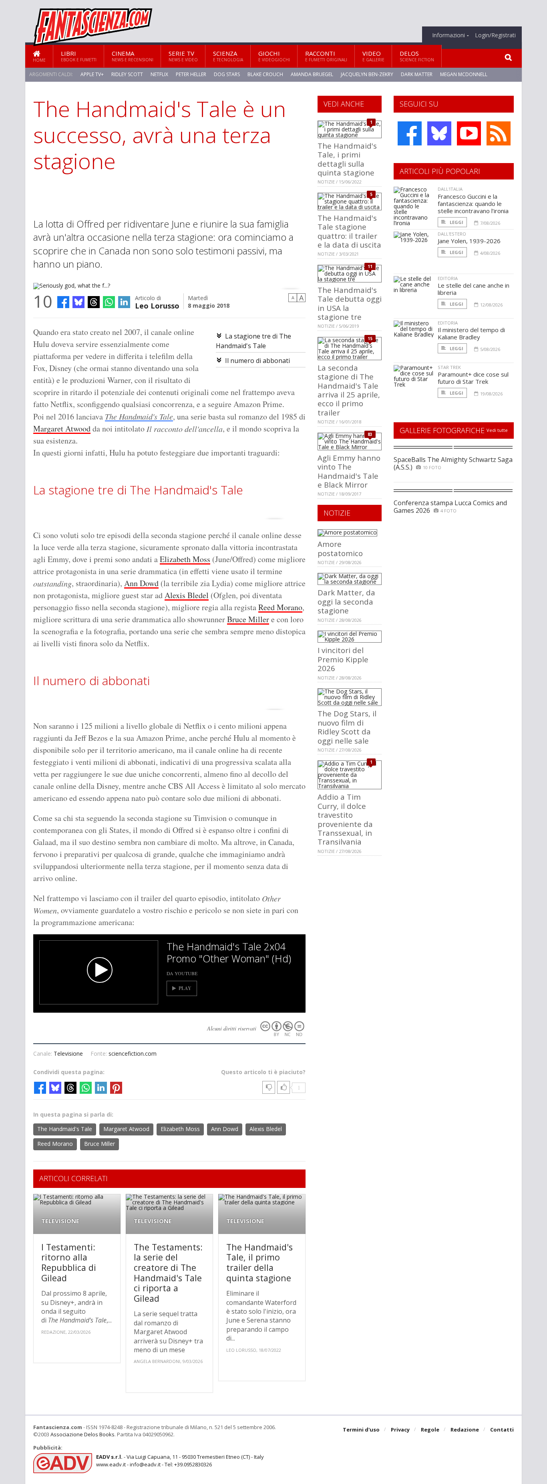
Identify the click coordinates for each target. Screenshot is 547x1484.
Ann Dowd (141, 583)
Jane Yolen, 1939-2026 (469, 241)
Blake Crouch (265, 74)
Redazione (464, 1429)
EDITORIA (448, 278)
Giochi (274, 56)
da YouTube (182, 973)
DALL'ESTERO (452, 234)
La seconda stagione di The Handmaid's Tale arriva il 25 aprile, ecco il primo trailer (349, 390)
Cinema (132, 56)
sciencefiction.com (133, 1053)
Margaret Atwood (61, 428)
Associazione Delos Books (82, 1434)
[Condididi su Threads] (94, 302)
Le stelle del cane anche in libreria (473, 288)
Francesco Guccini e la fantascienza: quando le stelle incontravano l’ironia (473, 203)
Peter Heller (191, 74)
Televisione (68, 1053)
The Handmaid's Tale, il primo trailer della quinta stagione (259, 1262)
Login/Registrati (495, 35)
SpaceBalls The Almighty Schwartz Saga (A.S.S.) (453, 463)
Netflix (159, 74)
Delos (417, 56)
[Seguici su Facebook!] (409, 133)
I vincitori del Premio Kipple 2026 (343, 659)
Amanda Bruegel (312, 74)
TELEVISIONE (60, 1221)
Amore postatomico (340, 548)
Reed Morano (280, 607)
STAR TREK (449, 367)
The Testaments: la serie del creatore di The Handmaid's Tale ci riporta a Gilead (168, 1272)
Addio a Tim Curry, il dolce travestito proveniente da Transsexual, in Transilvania (345, 819)
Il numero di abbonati (257, 360)
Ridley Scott (127, 74)
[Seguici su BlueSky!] (439, 133)
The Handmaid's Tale (139, 416)
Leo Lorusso (157, 305)
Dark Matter (416, 74)
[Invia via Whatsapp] (109, 302)
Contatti (502, 1429)
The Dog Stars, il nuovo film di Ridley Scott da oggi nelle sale (347, 726)
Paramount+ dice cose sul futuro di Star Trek (473, 377)
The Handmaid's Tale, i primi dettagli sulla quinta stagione (347, 159)
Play (185, 988)
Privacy (400, 1429)
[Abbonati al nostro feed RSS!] (498, 133)
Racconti (326, 56)
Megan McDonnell (463, 74)
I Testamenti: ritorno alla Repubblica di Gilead (68, 1262)
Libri (79, 56)
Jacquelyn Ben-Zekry (367, 74)
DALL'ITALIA (450, 189)
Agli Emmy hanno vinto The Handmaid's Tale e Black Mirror (349, 471)
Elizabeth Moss (185, 559)
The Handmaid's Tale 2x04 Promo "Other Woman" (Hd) (229, 952)
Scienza (228, 56)
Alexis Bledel (187, 595)
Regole (430, 1429)
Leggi (455, 222)
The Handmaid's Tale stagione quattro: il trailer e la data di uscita (349, 231)
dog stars (227, 74)
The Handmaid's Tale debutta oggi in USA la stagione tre (350, 303)
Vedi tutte (497, 430)
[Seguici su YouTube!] (469, 133)
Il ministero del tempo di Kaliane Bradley (471, 333)
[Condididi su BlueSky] (78, 302)
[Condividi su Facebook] (63, 302)
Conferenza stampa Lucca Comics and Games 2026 (450, 506)
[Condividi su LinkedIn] (124, 302)
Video (373, 56)
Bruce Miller (248, 619)
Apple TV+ (92, 74)
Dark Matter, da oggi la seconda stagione (346, 601)
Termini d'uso (361, 1429)
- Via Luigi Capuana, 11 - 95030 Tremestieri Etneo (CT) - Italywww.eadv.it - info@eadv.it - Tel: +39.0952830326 (180, 1460)
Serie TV (183, 56)
